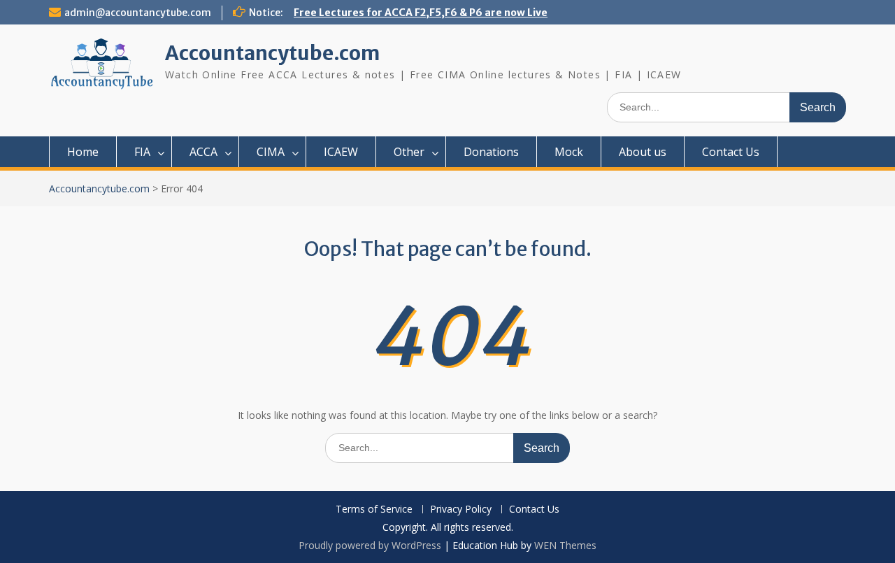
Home (83, 151)
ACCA (203, 151)
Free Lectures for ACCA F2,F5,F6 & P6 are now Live (420, 12)
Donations (491, 151)
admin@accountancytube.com (137, 12)
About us (642, 151)
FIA (142, 151)
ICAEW (341, 151)
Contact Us (730, 151)
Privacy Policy (461, 509)
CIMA (271, 151)
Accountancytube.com (272, 53)
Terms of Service (374, 509)
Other (409, 151)
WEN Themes (565, 545)
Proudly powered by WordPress (370, 545)
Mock (568, 151)
